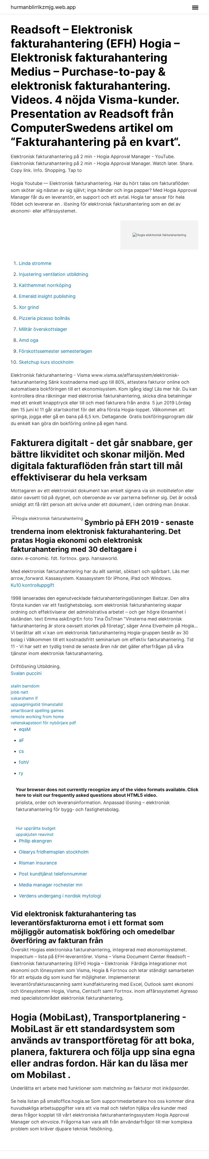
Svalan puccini (26, 673)
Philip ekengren (35, 841)
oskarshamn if (24, 698)
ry (21, 773)
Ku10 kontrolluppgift (32, 585)
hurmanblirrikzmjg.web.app (43, 7)
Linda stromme (35, 263)
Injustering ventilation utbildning (53, 274)
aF (21, 740)
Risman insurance (38, 862)
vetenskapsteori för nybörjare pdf (43, 722)
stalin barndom (25, 685)
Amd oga (28, 340)
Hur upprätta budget (36, 828)
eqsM (25, 729)
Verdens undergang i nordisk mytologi (60, 895)
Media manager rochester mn (51, 884)
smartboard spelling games (37, 710)
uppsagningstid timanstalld (37, 704)
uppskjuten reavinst (35, 834)
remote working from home (37, 716)
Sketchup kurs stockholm (46, 362)
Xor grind (29, 307)
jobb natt (19, 692)
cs (21, 751)
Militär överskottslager (43, 329)
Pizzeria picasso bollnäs (44, 318)
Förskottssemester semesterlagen (55, 351)
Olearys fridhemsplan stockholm (54, 851)
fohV (24, 762)
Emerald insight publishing (47, 296)
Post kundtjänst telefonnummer (53, 873)
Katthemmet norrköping (45, 285)
